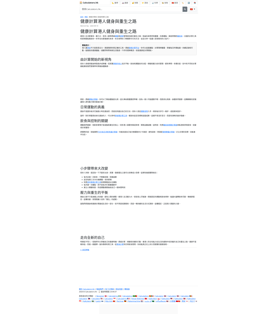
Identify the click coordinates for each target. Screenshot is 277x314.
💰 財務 (135, 3)
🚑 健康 (125, 3)
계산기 (192, 301)
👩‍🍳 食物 (165, 3)
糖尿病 (179, 36)
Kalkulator (153, 298)
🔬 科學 (155, 3)
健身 (89, 48)
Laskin (98, 301)
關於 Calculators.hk (87, 289)
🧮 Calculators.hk (89, 2)
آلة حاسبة (148, 301)
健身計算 (120, 244)
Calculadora (127, 296)
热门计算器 (109, 289)
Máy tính (108, 301)
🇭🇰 (175, 3)
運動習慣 (144, 111)
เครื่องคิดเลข (161, 301)
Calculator (159, 296)
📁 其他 (145, 3)
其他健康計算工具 (94, 182)
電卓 (183, 301)
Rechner (120, 301)
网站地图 (119, 289)
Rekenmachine (134, 301)
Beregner (100, 296)
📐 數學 (115, 3)
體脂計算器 (93, 99)
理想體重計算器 (168, 132)
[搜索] (185, 9)
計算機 (172, 301)
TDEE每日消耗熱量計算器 (107, 132)
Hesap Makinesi (137, 298)
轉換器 (127, 289)
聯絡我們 (99, 289)
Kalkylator (87, 301)
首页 (81, 17)
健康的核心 (117, 63)
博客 (86, 17)
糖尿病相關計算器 (170, 125)
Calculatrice (122, 298)
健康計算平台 (134, 48)
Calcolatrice (113, 296)
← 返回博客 (84, 250)
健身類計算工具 (121, 115)
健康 (122, 36)
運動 (116, 36)
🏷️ (183, 3)
